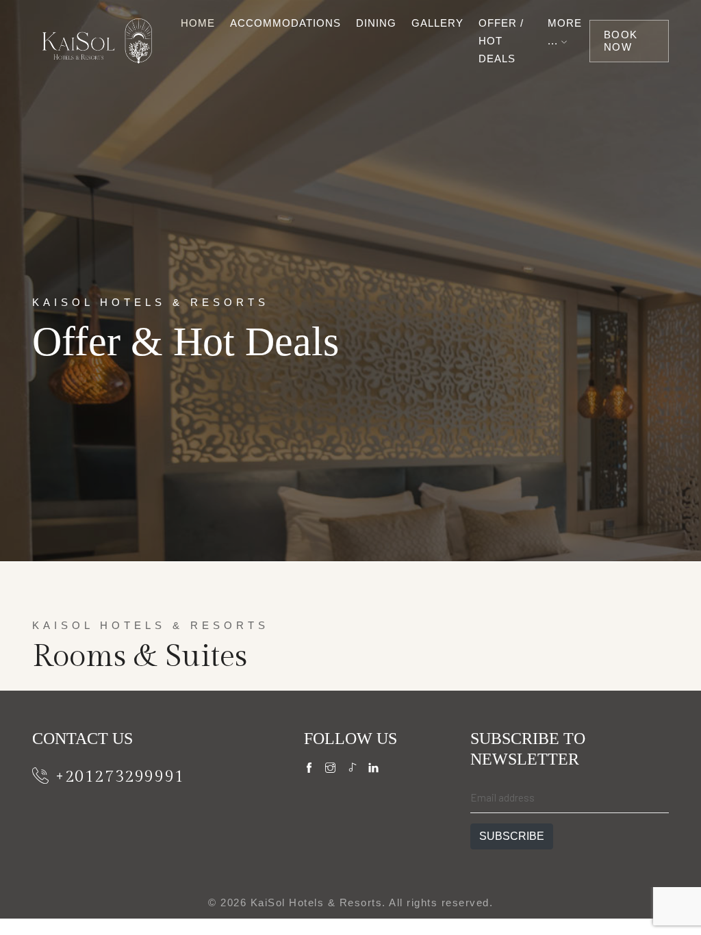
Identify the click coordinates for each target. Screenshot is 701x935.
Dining (376, 23)
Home (198, 23)
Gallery (437, 23)
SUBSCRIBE (511, 836)
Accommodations (285, 23)
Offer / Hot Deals (501, 41)
